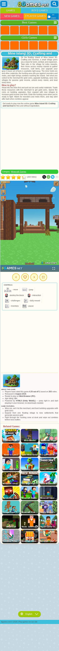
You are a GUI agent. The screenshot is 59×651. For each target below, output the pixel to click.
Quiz (43, 45)
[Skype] (52, 177)
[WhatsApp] (48, 177)
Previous (16, 277)
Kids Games (33, 30)
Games (10, 10)
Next (34, 277)
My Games (25, 277)
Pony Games (5, 45)
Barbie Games (33, 45)
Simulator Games (24, 30)
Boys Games (40, 10)
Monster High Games (52, 45)
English (28, 614)
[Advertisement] (29, 138)
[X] (44, 177)
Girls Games (14, 30)
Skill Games (52, 30)
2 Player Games (35, 16)
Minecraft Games (18, 172)
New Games (12, 16)
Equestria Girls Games (14, 45)
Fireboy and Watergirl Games (24, 45)
